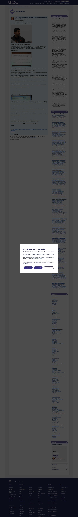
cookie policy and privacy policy (35, 258)
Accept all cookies (28, 267)
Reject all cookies (38, 267)
